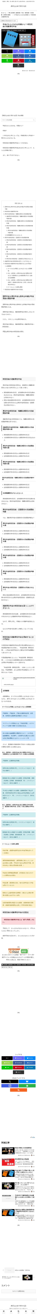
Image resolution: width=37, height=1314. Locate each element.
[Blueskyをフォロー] (27, 1081)
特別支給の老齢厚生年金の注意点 (14, 289)
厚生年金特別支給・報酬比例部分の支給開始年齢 (18, 214)
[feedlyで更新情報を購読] (27, 1085)
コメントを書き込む (18, 1291)
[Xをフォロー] (9, 1081)
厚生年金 (5, 967)
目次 (16, 203)
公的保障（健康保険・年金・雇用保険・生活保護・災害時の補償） (18, 964)
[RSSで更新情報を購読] (18, 1090)
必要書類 (8, 266)
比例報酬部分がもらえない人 (14, 235)
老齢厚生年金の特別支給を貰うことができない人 (18, 261)
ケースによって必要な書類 (15, 287)
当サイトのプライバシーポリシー (18, 1308)
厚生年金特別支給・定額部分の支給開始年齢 (17, 237)
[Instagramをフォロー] (9, 1085)
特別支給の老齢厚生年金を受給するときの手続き (18, 263)
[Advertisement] (18, 93)
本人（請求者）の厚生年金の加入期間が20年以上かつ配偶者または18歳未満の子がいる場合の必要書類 (20, 275)
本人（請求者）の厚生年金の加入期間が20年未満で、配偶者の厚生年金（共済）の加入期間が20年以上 (20, 282)
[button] (18, 65)
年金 (11, 967)
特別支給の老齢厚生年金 (11, 211)
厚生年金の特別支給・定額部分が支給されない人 (19, 258)
